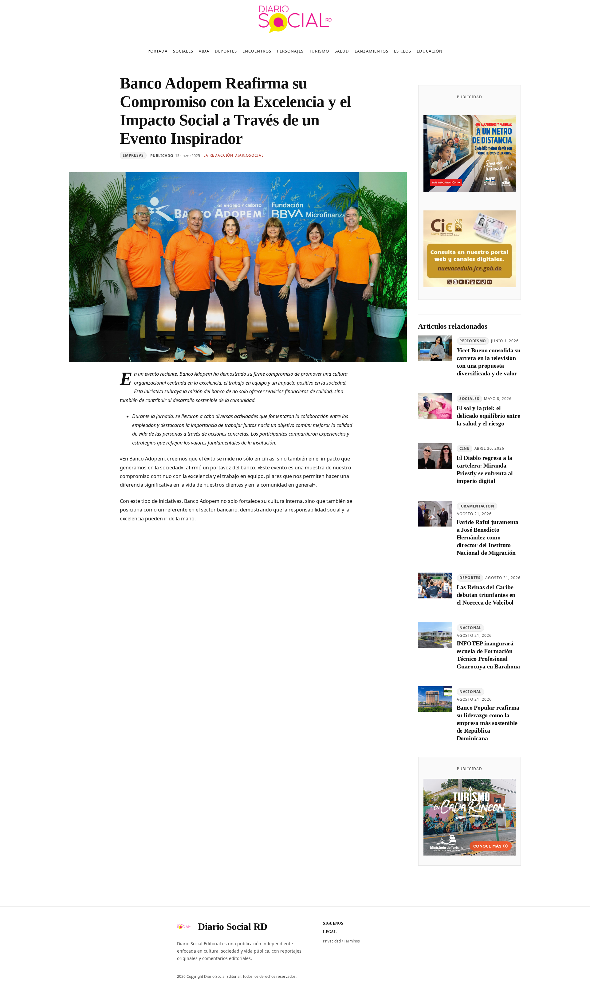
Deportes (470, 577)
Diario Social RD (232, 926)
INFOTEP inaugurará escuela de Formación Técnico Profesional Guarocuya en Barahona (488, 655)
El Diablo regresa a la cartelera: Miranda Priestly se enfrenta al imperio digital (485, 469)
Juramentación (476, 506)
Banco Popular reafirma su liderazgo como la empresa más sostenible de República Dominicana (488, 723)
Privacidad (332, 941)
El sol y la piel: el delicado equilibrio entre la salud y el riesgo (488, 416)
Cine (464, 448)
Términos (352, 941)
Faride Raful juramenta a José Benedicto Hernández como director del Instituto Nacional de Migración (488, 537)
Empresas (133, 155)
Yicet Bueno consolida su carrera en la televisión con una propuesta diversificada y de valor (489, 362)
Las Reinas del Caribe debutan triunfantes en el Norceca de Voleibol (486, 595)
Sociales (469, 398)
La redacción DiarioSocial (233, 155)
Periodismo (472, 340)
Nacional (470, 627)
